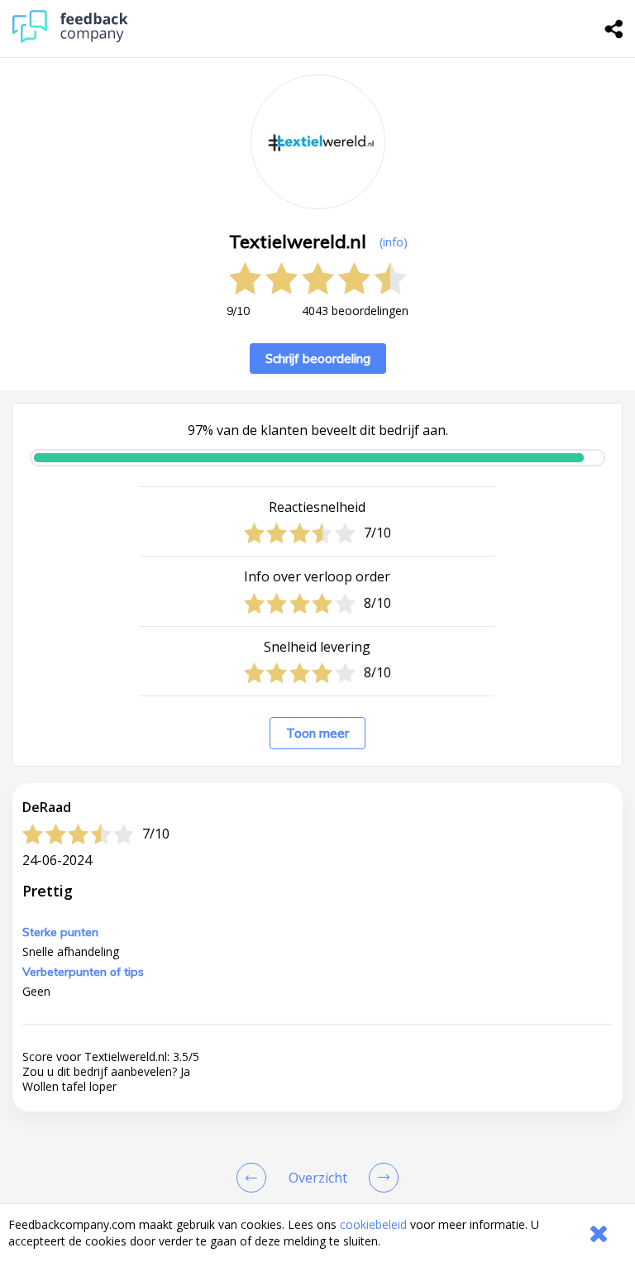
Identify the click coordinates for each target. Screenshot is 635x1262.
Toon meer (317, 733)
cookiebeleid (373, 1224)
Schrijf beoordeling (317, 358)
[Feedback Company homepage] (70, 38)
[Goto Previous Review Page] (254, 1178)
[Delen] (614, 29)
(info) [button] (394, 242)
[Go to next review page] (380, 1178)
